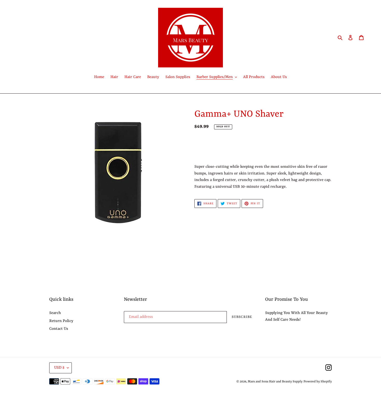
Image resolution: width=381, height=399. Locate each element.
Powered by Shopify (318, 381)
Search (55, 313)
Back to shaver (194, 265)
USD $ (59, 368)
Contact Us (58, 329)
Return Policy (61, 321)
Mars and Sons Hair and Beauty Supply (275, 381)
